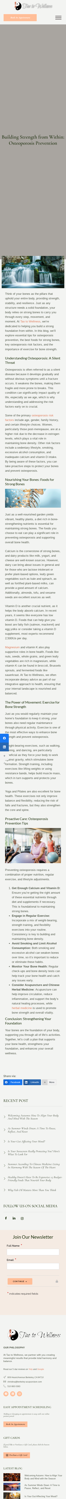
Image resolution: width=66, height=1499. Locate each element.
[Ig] (23, 1219)
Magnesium (12, 647)
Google (40, 1369)
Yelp (31, 1369)
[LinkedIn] (4, 747)
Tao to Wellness (30, 321)
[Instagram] (19, 1393)
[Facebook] (4, 738)
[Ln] (15, 1219)
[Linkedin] (12, 1393)
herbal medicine (22, 1008)
